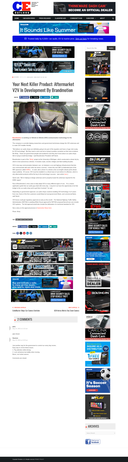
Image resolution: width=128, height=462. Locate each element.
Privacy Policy (39, 459)
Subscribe (90, 18)
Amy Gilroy (30, 77)
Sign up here (81, 39)
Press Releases (45, 18)
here (65, 174)
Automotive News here (44, 208)
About (102, 18)
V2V (43, 77)
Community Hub (76, 18)
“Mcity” (31, 159)
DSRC (28, 169)
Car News (16, 77)
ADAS (35, 77)
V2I (41, 77)
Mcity (38, 77)
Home (17, 18)
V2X (46, 77)
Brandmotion (16, 138)
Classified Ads (60, 18)
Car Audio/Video (29, 18)
